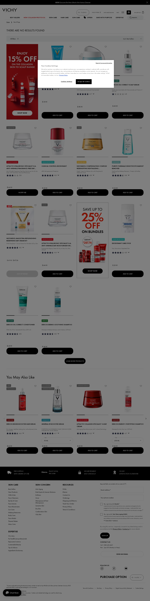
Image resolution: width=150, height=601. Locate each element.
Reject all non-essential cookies (104, 63)
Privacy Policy (63, 75)
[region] (76, 74)
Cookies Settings (66, 81)
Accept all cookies (84, 81)
